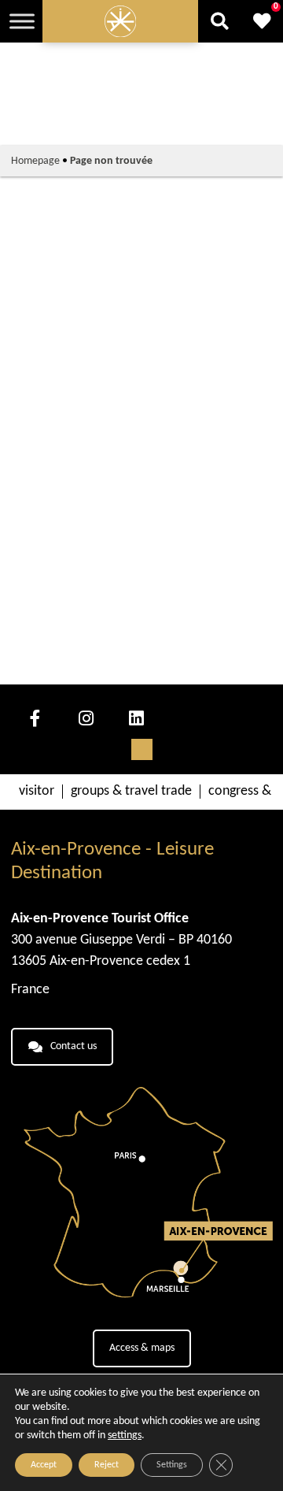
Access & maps (142, 1348)
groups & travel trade (131, 791)
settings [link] (125, 1435)
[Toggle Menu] (22, 20)
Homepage (35, 161)
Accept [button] (44, 1465)
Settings (171, 1465)
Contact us (73, 1046)
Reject (106, 1465)
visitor (36, 791)
